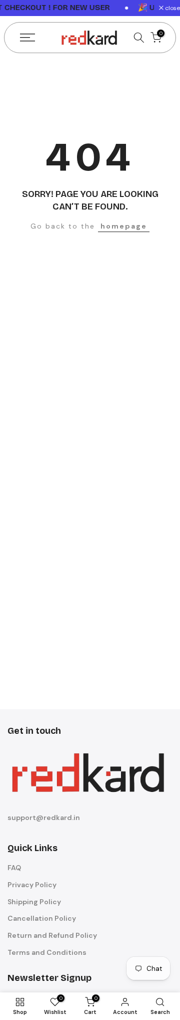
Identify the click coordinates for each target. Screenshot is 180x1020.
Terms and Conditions (47, 952)
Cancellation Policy (42, 918)
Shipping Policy (34, 901)
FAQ (14, 867)
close (172, 8)
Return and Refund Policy (52, 935)
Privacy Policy (32, 884)
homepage (123, 226)
